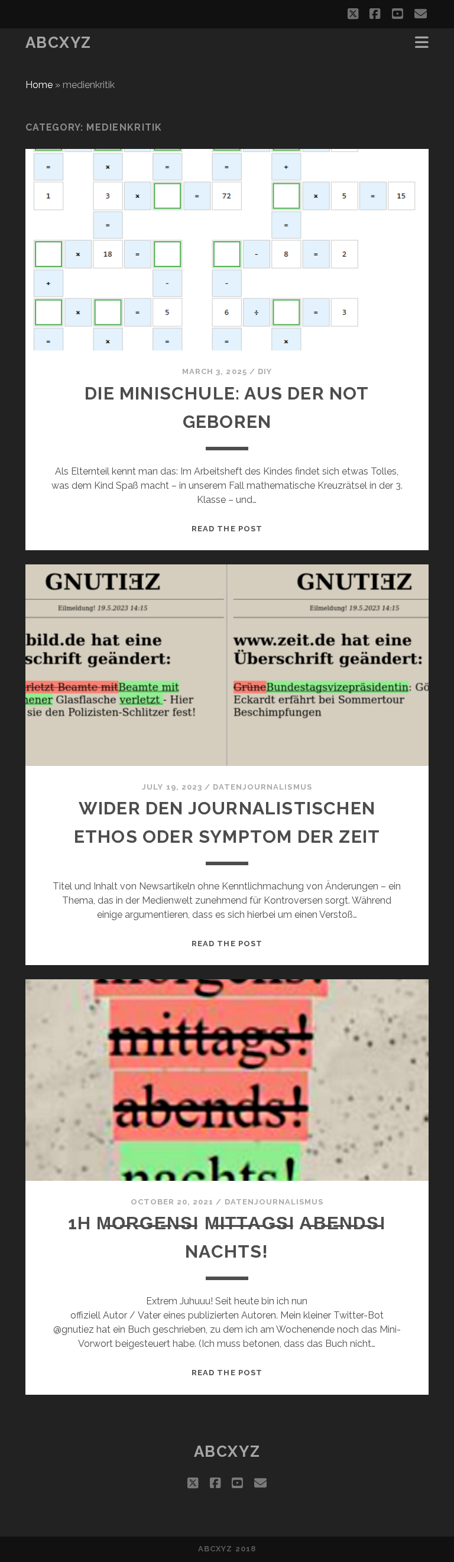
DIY (265, 371)
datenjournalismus (262, 786)
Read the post (227, 528)
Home (39, 84)
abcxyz (58, 42)
